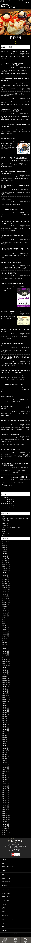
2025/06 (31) (6, 568)
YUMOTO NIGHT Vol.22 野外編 (12, 283)
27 (3, 510)
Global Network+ (7, 199)
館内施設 (4, 870)
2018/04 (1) (5, 709)
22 (7, 508)
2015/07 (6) (5, 743)
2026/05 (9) (5, 547)
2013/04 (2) (5, 769)
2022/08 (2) (5, 631)
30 (9, 510)
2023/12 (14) (6, 602)
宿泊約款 (4, 911)
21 (5, 508)
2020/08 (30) (6, 661)
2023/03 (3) (5, 619)
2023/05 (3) (5, 615)
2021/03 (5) (5, 653)
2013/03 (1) (5, 771)
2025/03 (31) (6, 574)
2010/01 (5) (5, 823)
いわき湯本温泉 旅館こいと (6, 0)
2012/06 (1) (5, 785)
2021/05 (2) (5, 650)
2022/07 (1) (5, 633)
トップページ (5, 915)
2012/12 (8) (5, 775)
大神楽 (3, 535)
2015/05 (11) (6, 747)
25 (13, 508)
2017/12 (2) (5, 712)
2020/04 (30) (6, 669)
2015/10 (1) (5, 737)
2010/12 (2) (5, 804)
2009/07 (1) (5, 834)
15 (7, 505)
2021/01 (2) (5, 657)
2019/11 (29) (6, 678)
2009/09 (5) (5, 830)
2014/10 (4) (5, 758)
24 (11, 508)
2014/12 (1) (5, 754)
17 (11, 505)
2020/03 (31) (6, 671)
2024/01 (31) (6, 600)
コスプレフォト (6, 896)
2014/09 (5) (5, 760)
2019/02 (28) (6, 695)
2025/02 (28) (6, 576)
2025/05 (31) (6, 570)
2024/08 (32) (6, 587)
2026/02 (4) (5, 553)
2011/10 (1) (5, 788)
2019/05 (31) (6, 690)
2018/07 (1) (5, 707)
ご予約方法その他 (7, 881)
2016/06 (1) (5, 728)
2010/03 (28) (6, 819)
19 (1, 508)
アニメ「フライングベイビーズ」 (12, 449)
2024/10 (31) (6, 583)
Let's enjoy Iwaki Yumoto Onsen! (13, 209)
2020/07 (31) (6, 663)
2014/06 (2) (5, 762)
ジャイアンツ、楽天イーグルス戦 (11, 527)
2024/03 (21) (6, 596)
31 (11, 510)
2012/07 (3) (5, 783)
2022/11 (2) (5, 627)
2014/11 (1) (5, 756)
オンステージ (5, 533)
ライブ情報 (5, 525)
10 (11, 503)
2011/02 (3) (5, 800)
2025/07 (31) (6, 566)
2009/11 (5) (5, 826)
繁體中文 (4, 926)
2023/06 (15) (6, 614)
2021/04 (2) (5, 652)
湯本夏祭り (5, 523)
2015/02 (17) (6, 752)
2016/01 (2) (5, 733)
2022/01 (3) (5, 640)
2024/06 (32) (6, 591)
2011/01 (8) (5, 802)
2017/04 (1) (5, 722)
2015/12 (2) (5, 735)
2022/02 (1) (5, 638)
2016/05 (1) (5, 730)
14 (5, 505)
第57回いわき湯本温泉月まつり (11, 311)
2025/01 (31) (6, 577)
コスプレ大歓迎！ (7, 893)
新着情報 (4, 904)
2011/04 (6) (5, 796)
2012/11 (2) (5, 777)
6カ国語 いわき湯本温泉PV (10, 434)
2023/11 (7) (5, 604)
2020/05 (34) (6, 667)
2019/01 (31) (6, 697)
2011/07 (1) (5, 792)
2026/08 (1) (5, 541)
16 (9, 505)
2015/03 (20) (6, 750)
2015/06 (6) (5, 745)
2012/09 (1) (5, 781)
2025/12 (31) (6, 557)
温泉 (3, 863)
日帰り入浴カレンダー (8, 867)
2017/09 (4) (5, 718)
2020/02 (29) (6, 673)
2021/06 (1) (5, 648)
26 (1, 510)
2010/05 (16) (6, 815)
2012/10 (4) (5, 779)
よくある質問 (5, 900)
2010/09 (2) (5, 807)
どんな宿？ (5, 859)
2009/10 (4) (5, 828)
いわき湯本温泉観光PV (8, 273)
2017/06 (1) (5, 720)
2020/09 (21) (6, 659)
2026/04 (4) (5, 549)
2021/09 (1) (5, 644)
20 (3, 508)
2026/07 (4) (5, 543)
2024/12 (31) (6, 579)
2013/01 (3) (5, 773)
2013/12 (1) (5, 764)
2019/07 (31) (6, 686)
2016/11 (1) (5, 724)
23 (9, 508)
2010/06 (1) (5, 813)
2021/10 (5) (5, 642)
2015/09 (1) (5, 739)
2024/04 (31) (6, 595)
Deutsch (4, 930)
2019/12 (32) (6, 676)
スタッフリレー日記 (7, 919)
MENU (27, 2)
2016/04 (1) (5, 731)
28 (5, 510)
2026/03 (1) (5, 551)
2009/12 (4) (5, 825)
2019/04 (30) (6, 692)
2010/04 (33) (6, 817)
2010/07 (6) (5, 811)
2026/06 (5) (5, 545)
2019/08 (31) (6, 684)
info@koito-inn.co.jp (17, 851)
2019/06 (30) (6, 688)
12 (1, 505)
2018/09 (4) (5, 703)
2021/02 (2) (5, 655)
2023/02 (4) (5, 621)
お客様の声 (5, 908)
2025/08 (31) (6, 564)
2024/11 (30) (6, 581)
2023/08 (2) (5, 610)
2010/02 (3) (5, 821)
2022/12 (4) (5, 625)
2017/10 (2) (5, 716)
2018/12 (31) (6, 699)
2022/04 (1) (5, 636)
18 (13, 505)
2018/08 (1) (5, 705)
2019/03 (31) (6, 693)
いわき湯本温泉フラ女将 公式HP (12, 262)
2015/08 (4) (5, 741)
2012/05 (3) (5, 787)
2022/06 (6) (5, 634)
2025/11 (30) (6, 558)
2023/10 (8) (5, 606)
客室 (3, 874)
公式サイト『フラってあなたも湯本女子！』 (15, 51)
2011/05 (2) (5, 794)
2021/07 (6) (5, 646)
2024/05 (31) (6, 593)
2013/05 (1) (5, 768)
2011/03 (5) (5, 798)
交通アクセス (5, 889)
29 (7, 510)
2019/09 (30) (6, 682)
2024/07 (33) (6, 589)
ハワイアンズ (5, 522)
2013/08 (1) (5, 766)
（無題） (4, 516)
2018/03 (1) (5, 711)
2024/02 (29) (6, 598)
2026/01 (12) (6, 555)
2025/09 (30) (6, 562)
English (4, 923)
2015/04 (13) (6, 749)
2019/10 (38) (6, 680)
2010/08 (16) (6, 809)
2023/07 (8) (5, 612)
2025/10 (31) (6, 560)
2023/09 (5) (5, 608)
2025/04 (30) (6, 572)
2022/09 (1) (5, 629)
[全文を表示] (25, 73)
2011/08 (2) (5, 790)
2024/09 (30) (6, 585)
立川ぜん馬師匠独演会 (8, 138)
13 (3, 505)
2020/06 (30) (6, 665)
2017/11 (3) (5, 714)
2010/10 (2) (5, 806)
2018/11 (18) (6, 701)
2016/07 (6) (5, 726)
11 (13, 503)
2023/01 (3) (5, 623)
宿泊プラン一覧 (6, 878)
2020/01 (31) (6, 674)
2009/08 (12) (6, 832)
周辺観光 (4, 885)
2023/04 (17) (6, 617)
